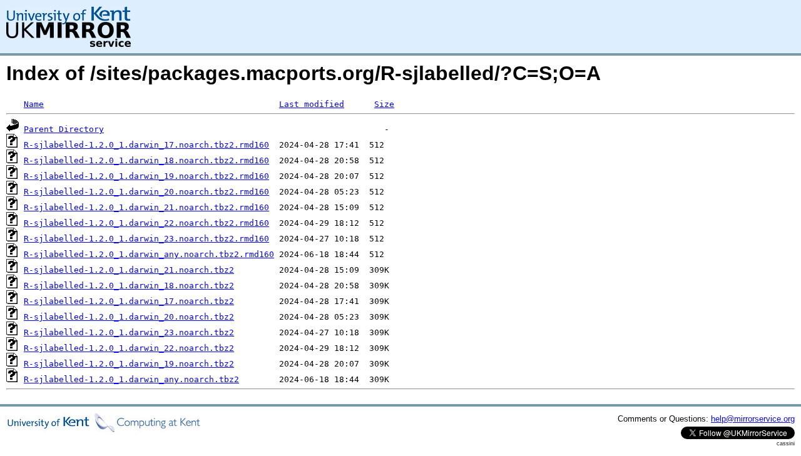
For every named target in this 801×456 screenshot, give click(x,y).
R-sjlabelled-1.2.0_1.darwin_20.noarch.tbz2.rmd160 (146, 191)
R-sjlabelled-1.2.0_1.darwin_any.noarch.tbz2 (131, 379)
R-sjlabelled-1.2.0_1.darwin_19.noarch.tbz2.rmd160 (146, 176)
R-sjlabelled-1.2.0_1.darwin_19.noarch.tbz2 (129, 363)
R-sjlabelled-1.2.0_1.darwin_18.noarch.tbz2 (129, 285)
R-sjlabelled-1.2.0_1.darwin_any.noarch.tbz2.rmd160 (149, 254)
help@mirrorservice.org (753, 418)
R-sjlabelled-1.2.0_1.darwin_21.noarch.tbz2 (129, 270)
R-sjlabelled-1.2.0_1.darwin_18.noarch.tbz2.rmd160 (146, 160)
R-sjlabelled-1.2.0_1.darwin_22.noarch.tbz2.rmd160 (146, 223)
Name (34, 104)
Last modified (311, 104)
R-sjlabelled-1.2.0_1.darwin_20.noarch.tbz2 (129, 317)
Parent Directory (64, 129)
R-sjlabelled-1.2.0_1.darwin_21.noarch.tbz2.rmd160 (146, 207)
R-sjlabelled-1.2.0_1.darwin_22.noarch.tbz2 (129, 348)
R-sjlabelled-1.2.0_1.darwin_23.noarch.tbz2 (129, 332)
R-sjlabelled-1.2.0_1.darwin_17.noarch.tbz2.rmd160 (146, 144)
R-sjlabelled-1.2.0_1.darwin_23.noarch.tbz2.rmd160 (146, 238)
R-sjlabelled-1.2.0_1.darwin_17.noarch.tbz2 (129, 301)
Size (384, 104)
